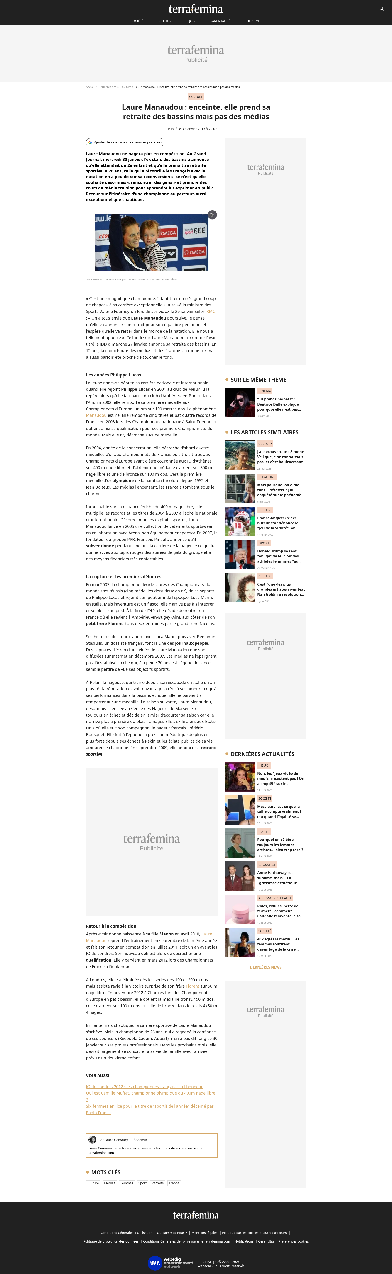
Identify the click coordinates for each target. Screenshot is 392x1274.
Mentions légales (204, 1232)
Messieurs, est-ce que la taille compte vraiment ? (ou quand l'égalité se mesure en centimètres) (279, 814)
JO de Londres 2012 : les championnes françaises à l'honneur (144, 1086)
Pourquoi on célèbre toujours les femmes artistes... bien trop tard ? (280, 844)
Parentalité (220, 21)
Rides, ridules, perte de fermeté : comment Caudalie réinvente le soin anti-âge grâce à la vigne (280, 913)
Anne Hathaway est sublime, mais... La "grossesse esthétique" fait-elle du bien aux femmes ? (278, 883)
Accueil (90, 87)
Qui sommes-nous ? (172, 1232)
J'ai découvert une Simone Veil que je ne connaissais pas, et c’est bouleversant (280, 456)
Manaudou (96, 415)
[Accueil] (196, 8)
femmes (126, 1183)
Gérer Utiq (266, 1241)
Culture (166, 21)
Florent (192, 986)
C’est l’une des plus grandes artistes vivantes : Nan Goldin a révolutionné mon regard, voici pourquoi (281, 594)
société (137, 21)
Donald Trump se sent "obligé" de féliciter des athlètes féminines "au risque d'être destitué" (278, 559)
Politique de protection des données (111, 1241)
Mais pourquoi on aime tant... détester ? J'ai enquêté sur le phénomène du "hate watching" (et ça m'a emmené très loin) (281, 495)
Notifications (244, 1241)
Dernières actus (108, 87)
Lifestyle (253, 21)
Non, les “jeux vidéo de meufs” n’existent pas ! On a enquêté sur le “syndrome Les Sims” (280, 781)
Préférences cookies (294, 1241)
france (174, 1183)
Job (192, 21)
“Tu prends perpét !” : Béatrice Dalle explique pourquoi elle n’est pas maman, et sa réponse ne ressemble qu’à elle (280, 409)
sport (142, 1183)
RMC (210, 311)
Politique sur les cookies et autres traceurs (254, 1232)
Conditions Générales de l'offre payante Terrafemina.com (186, 1241)
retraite (158, 1183)
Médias (109, 1183)
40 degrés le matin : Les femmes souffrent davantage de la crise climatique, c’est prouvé (278, 947)
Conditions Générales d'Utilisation (126, 1232)
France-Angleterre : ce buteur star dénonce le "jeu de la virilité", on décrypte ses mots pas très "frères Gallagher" (281, 528)
